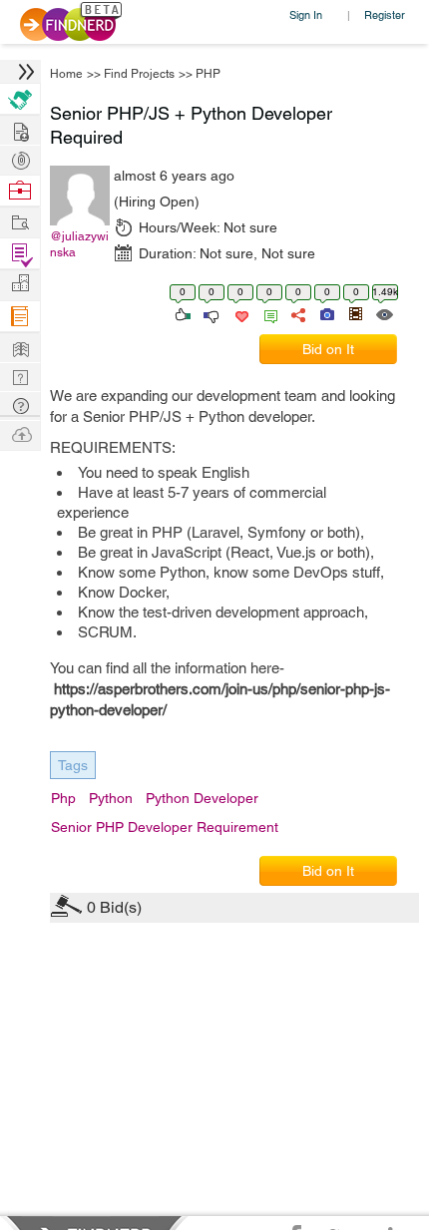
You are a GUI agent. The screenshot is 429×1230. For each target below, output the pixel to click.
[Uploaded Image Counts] (325, 313)
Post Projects (20, 129)
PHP (208, 74)
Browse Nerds (20, 158)
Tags (73, 765)
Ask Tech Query (20, 404)
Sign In (305, 14)
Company (20, 283)
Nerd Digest (20, 346)
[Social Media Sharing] (296, 313)
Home (66, 74)
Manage (20, 253)
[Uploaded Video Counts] (355, 313)
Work (20, 191)
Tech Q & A (20, 375)
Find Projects (139, 74)
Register (384, 14)
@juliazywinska (79, 244)
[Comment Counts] (267, 313)
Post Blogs (20, 433)
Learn (20, 316)
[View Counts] (383, 313)
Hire (20, 99)
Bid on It (328, 349)
